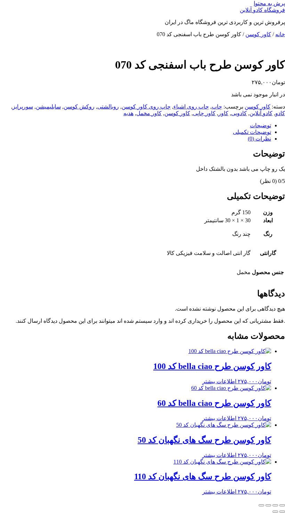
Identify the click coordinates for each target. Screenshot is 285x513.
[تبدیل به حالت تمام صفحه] (275, 505)
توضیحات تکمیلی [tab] (252, 132)
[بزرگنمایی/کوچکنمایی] (282, 505)
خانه (280, 34)
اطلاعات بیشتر (219, 381)
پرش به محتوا (269, 3)
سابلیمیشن (48, 107)
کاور (223, 113)
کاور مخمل (149, 113)
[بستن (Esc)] (261, 505)
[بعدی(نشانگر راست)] (275, 512)
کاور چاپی (204, 113)
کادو (280, 113)
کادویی (239, 113)
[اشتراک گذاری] (268, 505)
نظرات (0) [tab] (259, 139)
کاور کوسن (258, 34)
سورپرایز (23, 107)
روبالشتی (108, 107)
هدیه (128, 113)
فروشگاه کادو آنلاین (262, 10)
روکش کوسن (79, 107)
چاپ (217, 107)
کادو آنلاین (261, 113)
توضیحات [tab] (260, 125)
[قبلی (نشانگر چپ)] (282, 512)
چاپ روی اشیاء (191, 107)
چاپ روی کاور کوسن (146, 107)
